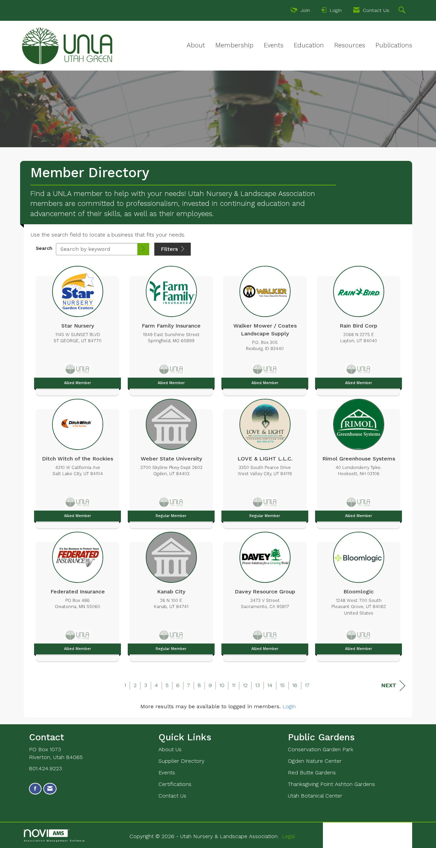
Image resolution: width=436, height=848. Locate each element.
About (196, 45)
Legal (288, 836)
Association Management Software (54, 840)
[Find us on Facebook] (35, 789)
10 (221, 685)
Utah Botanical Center (315, 795)
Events (273, 45)
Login (289, 706)
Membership (234, 45)
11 (233, 685)
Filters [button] (170, 249)
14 (269, 685)
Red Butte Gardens (312, 772)
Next (388, 685)
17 (307, 685)
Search (44, 248)
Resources (349, 45)
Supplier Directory (181, 761)
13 (257, 685)
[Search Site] (403, 11)
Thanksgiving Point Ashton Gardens (331, 784)
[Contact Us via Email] (50, 789)
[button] (143, 249)
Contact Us (172, 795)
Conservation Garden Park (320, 749)
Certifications (174, 784)
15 (282, 685)
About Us (170, 749)
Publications (393, 45)
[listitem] (77, 328)
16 (294, 685)
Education (309, 45)
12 (245, 685)
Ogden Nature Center (315, 761)
